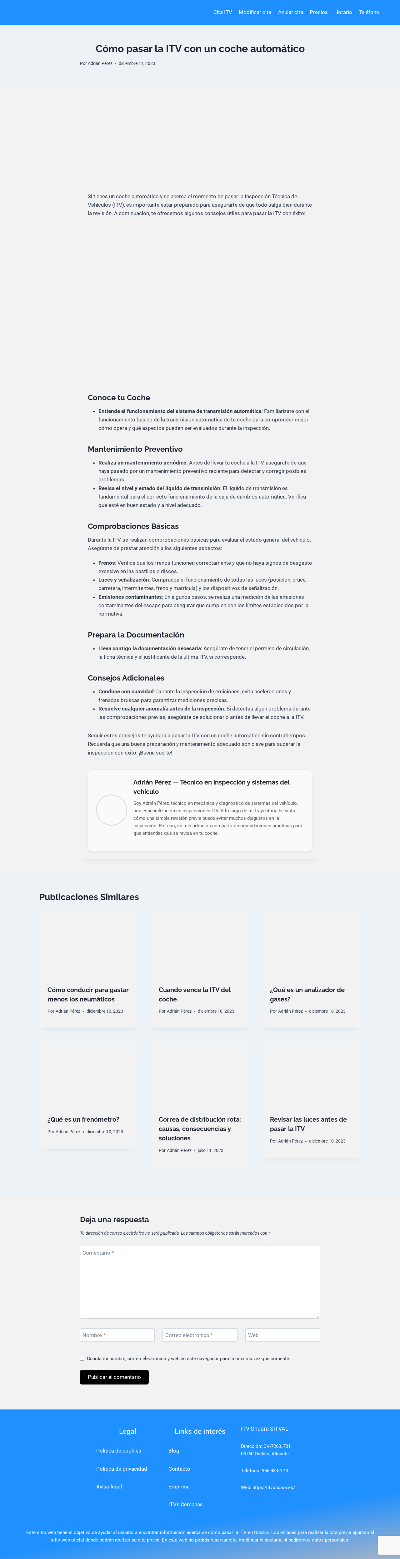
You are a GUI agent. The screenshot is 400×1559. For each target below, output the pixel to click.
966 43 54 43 (275, 1470)
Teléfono (369, 12)
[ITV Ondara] (45, 12)
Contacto (179, 1469)
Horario (343, 12)
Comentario (98, 1253)
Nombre (93, 1335)
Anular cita (290, 12)
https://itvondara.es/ (273, 1487)
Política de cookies (118, 1451)
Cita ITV (222, 12)
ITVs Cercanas (185, 1504)
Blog (173, 1451)
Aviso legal (109, 1486)
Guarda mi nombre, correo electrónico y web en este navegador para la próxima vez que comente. (188, 1358)
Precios (319, 12)
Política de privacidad (121, 1469)
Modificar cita (255, 12)
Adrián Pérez (100, 63)
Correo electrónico (189, 1335)
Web (253, 1335)
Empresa (179, 1486)
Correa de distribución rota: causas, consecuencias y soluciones (200, 1129)
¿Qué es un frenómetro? (83, 1119)
